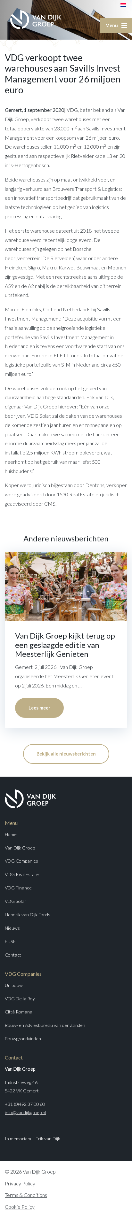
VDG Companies (21, 861)
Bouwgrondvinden (23, 1038)
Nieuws (12, 928)
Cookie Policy (20, 1207)
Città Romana (18, 1011)
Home (11, 834)
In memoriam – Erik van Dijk (32, 1138)
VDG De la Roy (20, 998)
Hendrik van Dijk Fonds (27, 914)
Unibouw (14, 985)
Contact (13, 955)
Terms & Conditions (26, 1195)
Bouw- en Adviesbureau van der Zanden (45, 1025)
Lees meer (39, 707)
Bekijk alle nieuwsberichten (66, 753)
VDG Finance (18, 887)
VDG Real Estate (22, 874)
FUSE (10, 941)
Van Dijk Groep (20, 847)
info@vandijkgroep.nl (25, 1112)
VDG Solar (15, 901)
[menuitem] (123, 4)
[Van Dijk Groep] (36, 19)
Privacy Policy (20, 1183)
